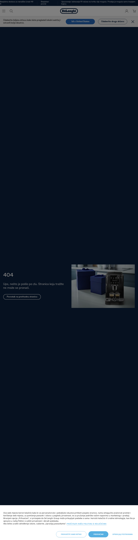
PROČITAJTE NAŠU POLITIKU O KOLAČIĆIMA (86, 524)
